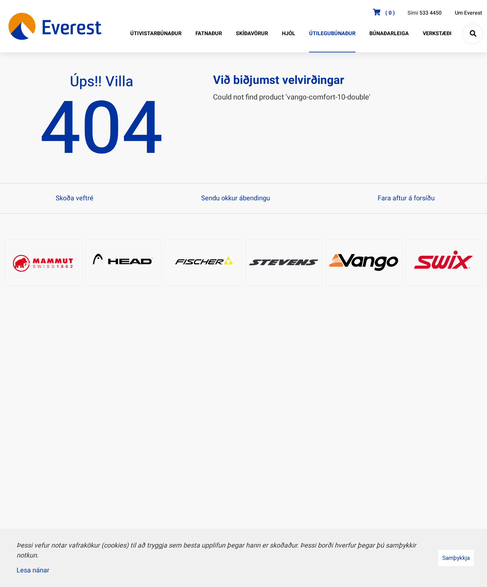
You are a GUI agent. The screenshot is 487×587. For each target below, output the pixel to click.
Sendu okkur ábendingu (235, 198)
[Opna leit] (473, 34)
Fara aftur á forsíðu (406, 198)
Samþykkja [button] (456, 558)
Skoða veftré (74, 198)
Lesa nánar (33, 570)
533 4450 (430, 13)
